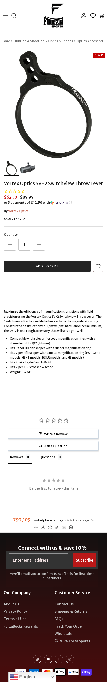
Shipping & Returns (71, 611)
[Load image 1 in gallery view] (53, 104)
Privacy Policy (15, 611)
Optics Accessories (92, 41)
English (26, 676)
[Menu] (5, 15)
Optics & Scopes (60, 41)
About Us (11, 604)
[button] (53, 202)
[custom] (37, 659)
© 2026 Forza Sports (72, 641)
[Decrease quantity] (10, 245)
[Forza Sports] (54, 15)
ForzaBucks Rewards (21, 626)
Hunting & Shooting (29, 41)
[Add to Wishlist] (98, 266)
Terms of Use (15, 619)
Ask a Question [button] (55, 446)
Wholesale (63, 633)
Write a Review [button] (56, 434)
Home (5, 41)
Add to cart (47, 266)
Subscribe (84, 560)
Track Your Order (69, 626)
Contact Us (64, 604)
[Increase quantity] (39, 245)
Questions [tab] (47, 457)
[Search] (16, 15)
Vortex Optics (18, 211)
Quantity (11, 234)
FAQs (59, 619)
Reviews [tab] (16, 457)
